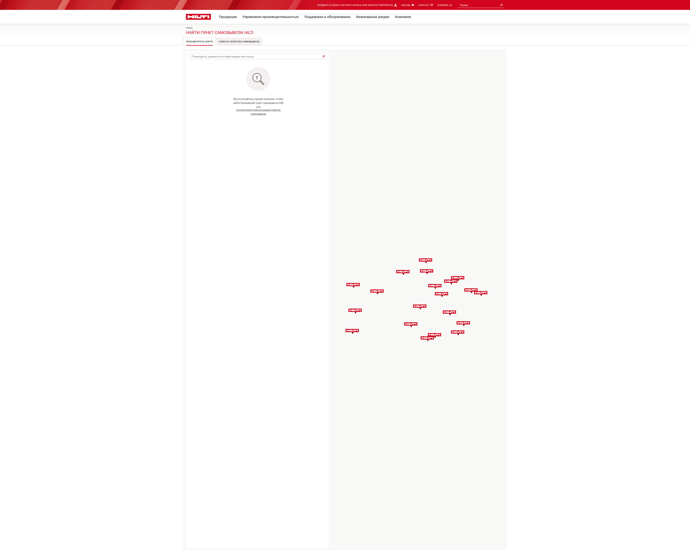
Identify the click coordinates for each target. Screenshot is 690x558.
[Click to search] (323, 56)
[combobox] (480, 5)
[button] (355, 311)
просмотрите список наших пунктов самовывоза (258, 112)
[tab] (199, 41)
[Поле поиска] (501, 5)
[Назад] (198, 17)
